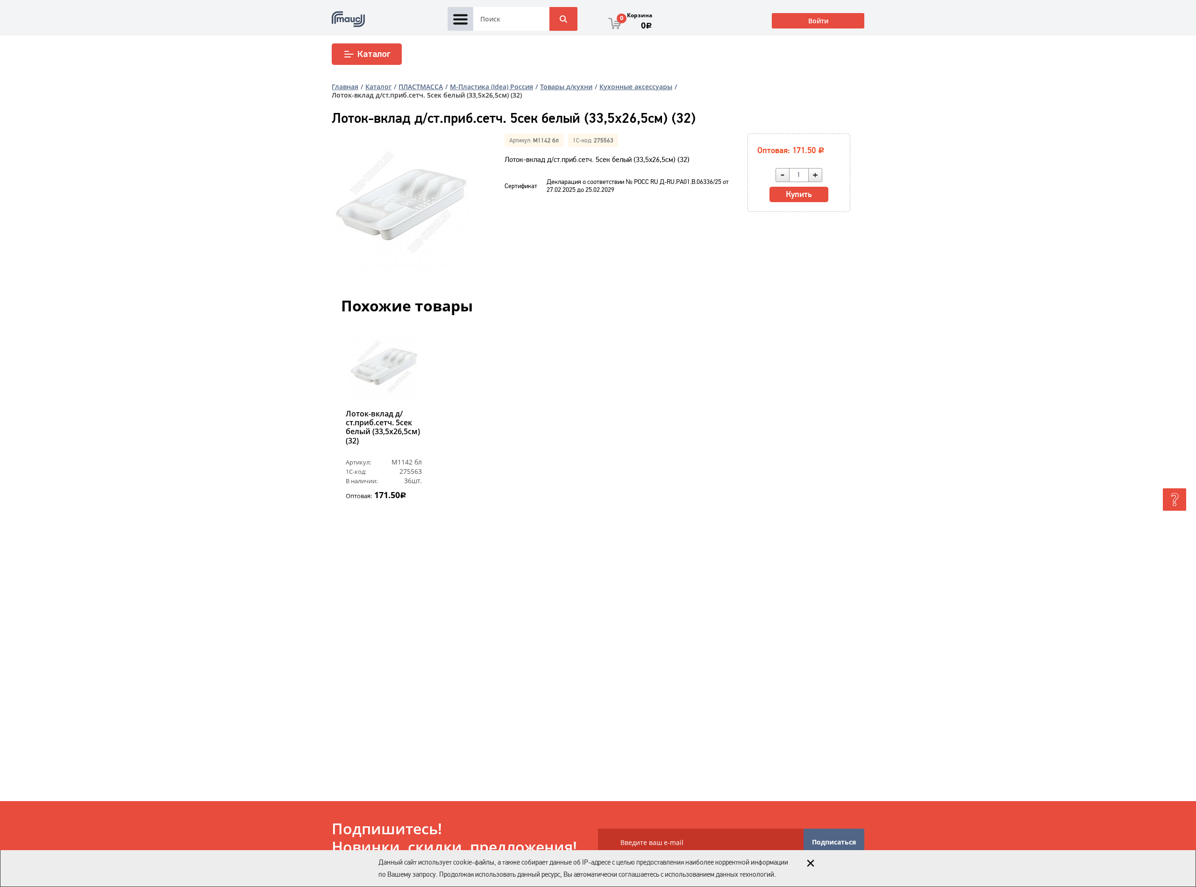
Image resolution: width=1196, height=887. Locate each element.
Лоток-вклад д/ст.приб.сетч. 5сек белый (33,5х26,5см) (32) (383, 427)
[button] (352, 427)
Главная (345, 86)
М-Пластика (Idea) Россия (491, 86)
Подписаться (834, 842)
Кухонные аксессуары (635, 86)
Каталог (374, 54)
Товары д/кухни (566, 86)
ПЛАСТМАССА (421, 86)
